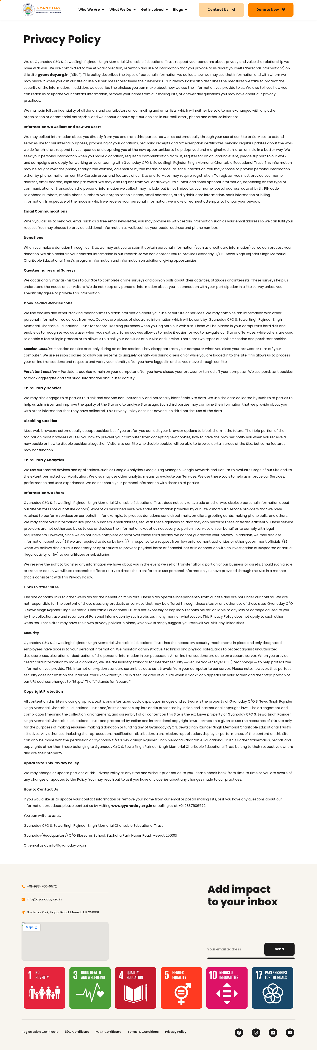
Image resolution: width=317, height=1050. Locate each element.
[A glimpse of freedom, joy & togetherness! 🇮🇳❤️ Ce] (126, 891)
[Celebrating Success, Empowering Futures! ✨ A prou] (126, 903)
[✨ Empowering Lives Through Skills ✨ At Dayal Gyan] (189, 891)
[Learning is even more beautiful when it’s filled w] (147, 903)
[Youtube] (290, 1032)
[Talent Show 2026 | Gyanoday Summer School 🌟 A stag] (189, 903)
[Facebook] (239, 1032)
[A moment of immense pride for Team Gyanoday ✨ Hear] (168, 929)
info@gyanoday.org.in (67, 845)
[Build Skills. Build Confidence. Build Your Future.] (168, 903)
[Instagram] (256, 1032)
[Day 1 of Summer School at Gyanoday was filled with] (189, 916)
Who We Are (89, 9)
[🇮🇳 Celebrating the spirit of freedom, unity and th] (147, 891)
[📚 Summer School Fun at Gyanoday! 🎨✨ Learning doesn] (126, 916)
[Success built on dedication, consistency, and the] (147, 929)
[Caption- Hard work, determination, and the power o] (189, 929)
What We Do (120, 9)
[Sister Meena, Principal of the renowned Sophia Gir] (168, 891)
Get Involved (152, 9)
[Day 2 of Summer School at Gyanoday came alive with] (168, 916)
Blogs (178, 9)
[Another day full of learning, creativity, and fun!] (147, 916)
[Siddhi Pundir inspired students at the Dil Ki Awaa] (126, 929)
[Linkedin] (273, 1032)
